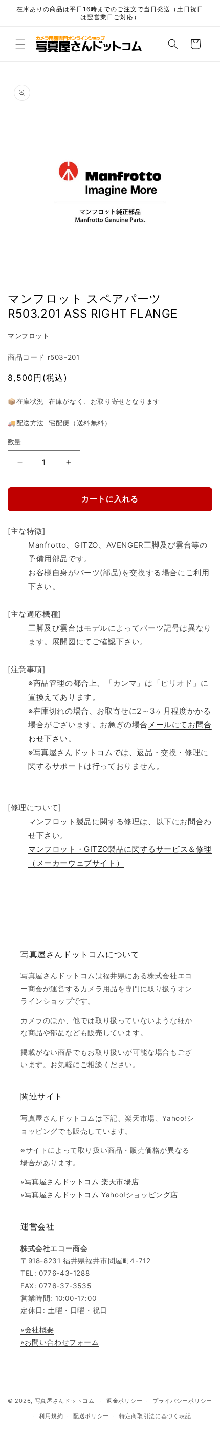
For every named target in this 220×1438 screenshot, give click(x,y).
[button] (20, 44)
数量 (14, 441)
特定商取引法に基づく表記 (155, 1416)
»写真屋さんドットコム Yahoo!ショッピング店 (99, 1195)
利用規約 (51, 1416)
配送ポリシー (91, 1416)
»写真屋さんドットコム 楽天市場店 (79, 1182)
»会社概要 (37, 1330)
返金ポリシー (124, 1400)
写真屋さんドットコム (65, 1400)
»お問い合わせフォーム (59, 1342)
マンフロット (29, 336)
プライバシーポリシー (182, 1400)
